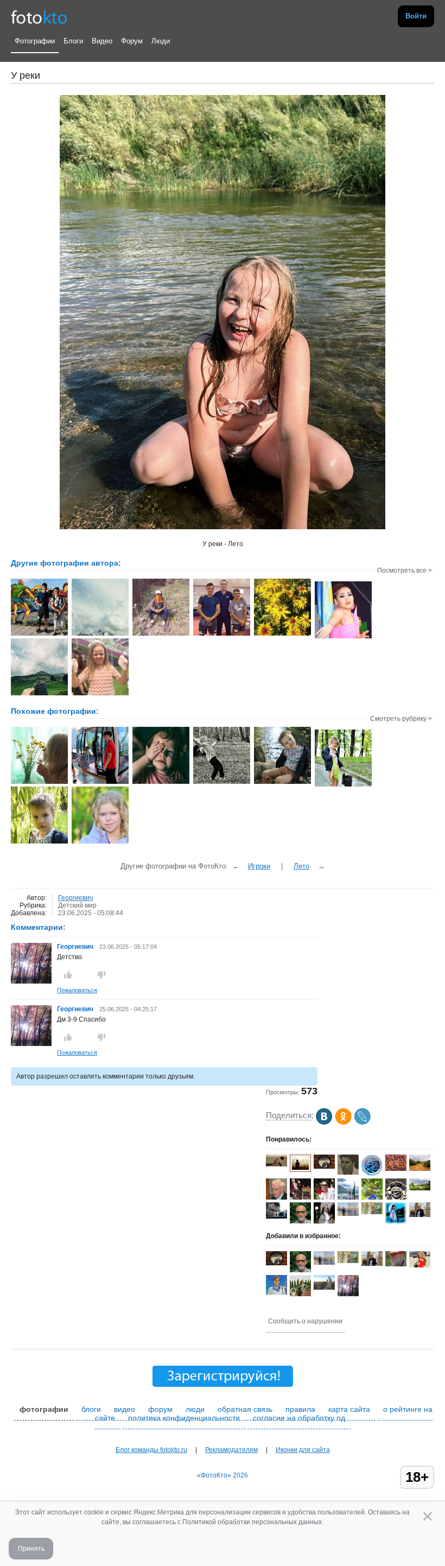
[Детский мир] (282, 783)
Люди (160, 41)
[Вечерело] (100, 842)
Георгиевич (75, 898)
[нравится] (68, 975)
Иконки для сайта (303, 1450)
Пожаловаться (77, 990)
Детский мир (77, 905)
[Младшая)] (160, 783)
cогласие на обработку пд (299, 1417)
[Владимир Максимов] (395, 1264)
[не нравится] (101, 975)
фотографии (44, 1409)
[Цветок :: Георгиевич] (343, 637)
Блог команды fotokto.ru (151, 1450)
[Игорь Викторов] (276, 1197)
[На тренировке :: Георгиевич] (221, 634)
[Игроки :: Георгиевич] (39, 634)
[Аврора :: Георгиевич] (100, 694)
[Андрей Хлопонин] (324, 1287)
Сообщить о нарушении (305, 1321)
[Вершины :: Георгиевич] (100, 634)
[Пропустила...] (221, 783)
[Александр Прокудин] (276, 1216)
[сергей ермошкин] (348, 1214)
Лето (301, 866)
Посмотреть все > (404, 570)
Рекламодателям (231, 1450)
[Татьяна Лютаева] (419, 1215)
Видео (102, 41)
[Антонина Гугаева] (419, 1188)
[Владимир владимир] (372, 1212)
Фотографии (35, 41)
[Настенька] (39, 783)
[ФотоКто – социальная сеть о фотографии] (39, 16)
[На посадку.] (100, 783)
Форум (132, 41)
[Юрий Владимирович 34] (348, 1172)
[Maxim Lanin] (395, 1168)
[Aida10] (419, 1265)
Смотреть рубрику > (401, 718)
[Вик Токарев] (276, 1164)
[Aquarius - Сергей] (324, 1166)
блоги (91, 1409)
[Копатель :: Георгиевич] (160, 634)
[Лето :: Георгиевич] (282, 634)
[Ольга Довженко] (276, 1292)
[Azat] (372, 1173)
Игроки (259, 866)
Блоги (73, 41)
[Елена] (300, 1170)
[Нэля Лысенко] (395, 1222)
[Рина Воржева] (419, 1168)
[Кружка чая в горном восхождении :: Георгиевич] (39, 694)
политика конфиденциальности (184, 1417)
